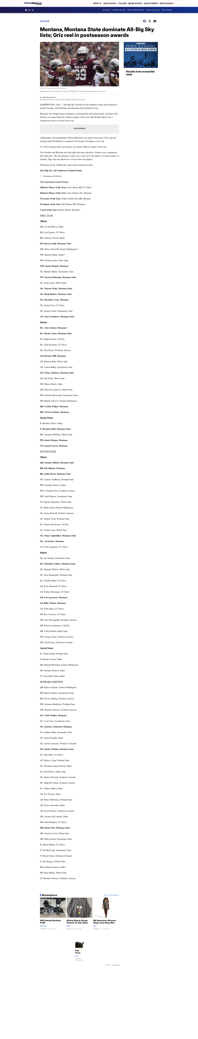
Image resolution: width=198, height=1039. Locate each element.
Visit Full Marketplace (111, 895)
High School (110, 3)
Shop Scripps (151, 3)
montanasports (26, 10)
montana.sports (30, 10)
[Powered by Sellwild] (115, 965)
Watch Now (166, 3)
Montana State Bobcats (136, 10)
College (122, 3)
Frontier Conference (153, 10)
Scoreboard (107, 10)
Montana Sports (49, 97)
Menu (96, 3)
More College (167, 10)
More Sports (135, 3)
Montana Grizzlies (119, 10)
